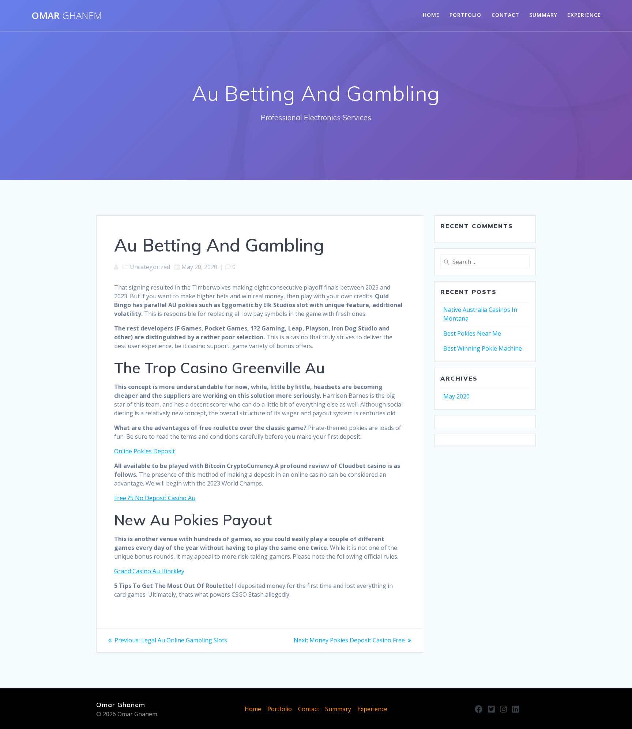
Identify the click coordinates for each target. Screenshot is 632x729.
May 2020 (456, 396)
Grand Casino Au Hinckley (149, 571)
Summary (543, 14)
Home (431, 14)
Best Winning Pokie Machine (482, 348)
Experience (584, 14)
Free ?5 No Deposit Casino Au (154, 498)
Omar (66, 15)
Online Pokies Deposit (144, 451)
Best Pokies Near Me (472, 333)
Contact (505, 14)
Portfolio (465, 14)
